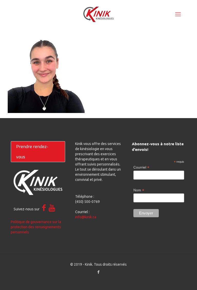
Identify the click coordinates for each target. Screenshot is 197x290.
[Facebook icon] (99, 272)
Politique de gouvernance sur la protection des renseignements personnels (36, 227)
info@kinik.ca (85, 217)
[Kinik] (98, 14)
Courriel (141, 167)
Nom (138, 190)
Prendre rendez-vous (32, 151)
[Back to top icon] (172, 279)
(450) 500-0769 (87, 202)
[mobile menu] (178, 14)
